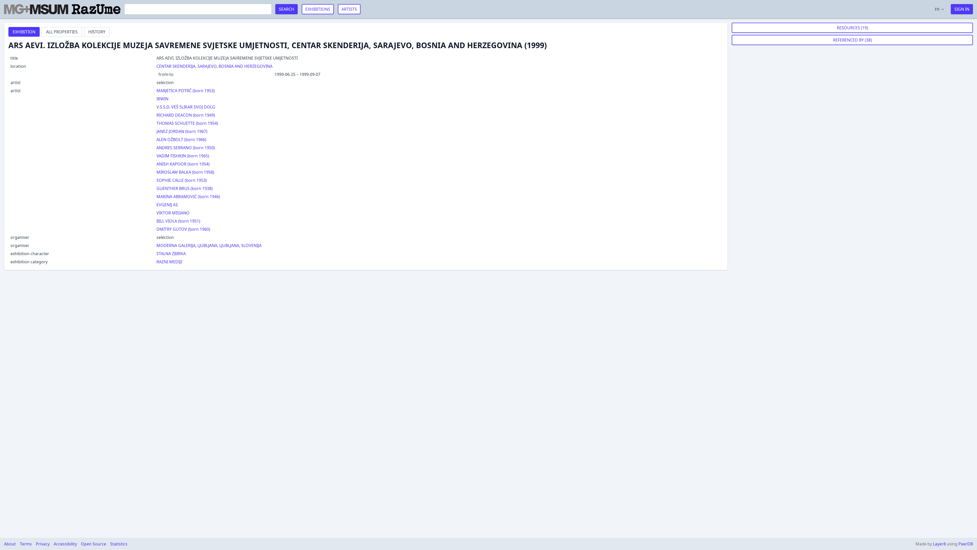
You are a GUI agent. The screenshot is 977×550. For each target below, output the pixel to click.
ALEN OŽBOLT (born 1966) (181, 139)
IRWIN (162, 99)
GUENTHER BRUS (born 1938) (184, 188)
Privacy (43, 544)
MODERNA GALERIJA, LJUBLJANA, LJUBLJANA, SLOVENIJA (209, 245)
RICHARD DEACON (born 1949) (185, 115)
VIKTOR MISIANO (173, 213)
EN (937, 9)
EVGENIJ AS (167, 205)
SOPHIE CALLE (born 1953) (181, 180)
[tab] (24, 32)
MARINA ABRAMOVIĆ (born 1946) (188, 196)
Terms (26, 544)
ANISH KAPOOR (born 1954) (183, 164)
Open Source (93, 544)
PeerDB (965, 544)
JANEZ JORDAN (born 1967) (181, 131)
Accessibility (65, 544)
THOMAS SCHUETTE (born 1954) (187, 123)
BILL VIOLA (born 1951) (178, 221)
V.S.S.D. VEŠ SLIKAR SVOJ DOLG (185, 107)
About (10, 544)
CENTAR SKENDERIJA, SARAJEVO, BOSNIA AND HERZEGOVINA (214, 66)
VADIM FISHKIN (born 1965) (182, 156)
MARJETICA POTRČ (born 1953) (185, 90)
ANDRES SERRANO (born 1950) (185, 147)
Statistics (118, 544)
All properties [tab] (62, 32)
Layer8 (939, 544)
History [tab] (96, 32)
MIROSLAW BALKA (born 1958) (185, 172)
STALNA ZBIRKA (171, 253)
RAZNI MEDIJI (169, 262)
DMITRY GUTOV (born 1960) (183, 229)
